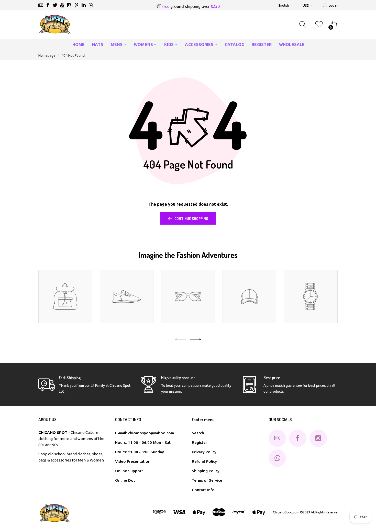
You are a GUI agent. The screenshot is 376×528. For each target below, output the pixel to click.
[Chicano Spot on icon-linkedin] (83, 5)
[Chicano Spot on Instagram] (69, 5)
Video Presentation (132, 461)
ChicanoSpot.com (286, 512)
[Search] (303, 24)
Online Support (129, 471)
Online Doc (125, 480)
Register (199, 442)
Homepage (47, 55)
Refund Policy (204, 461)
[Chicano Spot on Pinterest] (76, 5)
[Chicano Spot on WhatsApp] (90, 5)
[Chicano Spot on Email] (40, 5)
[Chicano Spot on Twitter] (55, 5)
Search (198, 433)
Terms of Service (207, 480)
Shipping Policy (205, 471)
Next (195, 339)
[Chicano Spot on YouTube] (62, 5)
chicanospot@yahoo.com (151, 433)
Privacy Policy (204, 452)
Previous (180, 339)
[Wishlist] (319, 24)
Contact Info (203, 490)
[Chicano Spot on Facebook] (47, 5)
